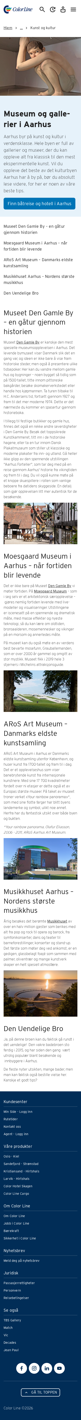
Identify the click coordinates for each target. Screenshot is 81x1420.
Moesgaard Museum (50, 591)
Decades (10, 1342)
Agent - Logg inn (16, 1134)
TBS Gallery (12, 1320)
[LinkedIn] (46, 1368)
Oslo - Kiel (11, 1156)
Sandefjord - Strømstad (21, 1164)
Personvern (12, 1290)
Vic (6, 1335)
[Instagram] (34, 1368)
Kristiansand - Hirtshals (21, 1171)
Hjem (8, 28)
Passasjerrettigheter (19, 1283)
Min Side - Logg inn (18, 1111)
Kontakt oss (12, 1126)
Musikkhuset (57, 921)
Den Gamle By (28, 342)
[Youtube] (59, 1368)
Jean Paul (11, 1350)
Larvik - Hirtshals (17, 1179)
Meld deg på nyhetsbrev (21, 1260)
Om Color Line (14, 1216)
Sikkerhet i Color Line (20, 1238)
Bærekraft (11, 1231)
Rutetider (11, 1119)
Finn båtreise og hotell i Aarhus (39, 203)
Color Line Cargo (16, 1193)
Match (8, 1327)
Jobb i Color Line (16, 1223)
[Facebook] (21, 1368)
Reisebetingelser (16, 1298)
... (21, 28)
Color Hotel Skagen (18, 1186)
